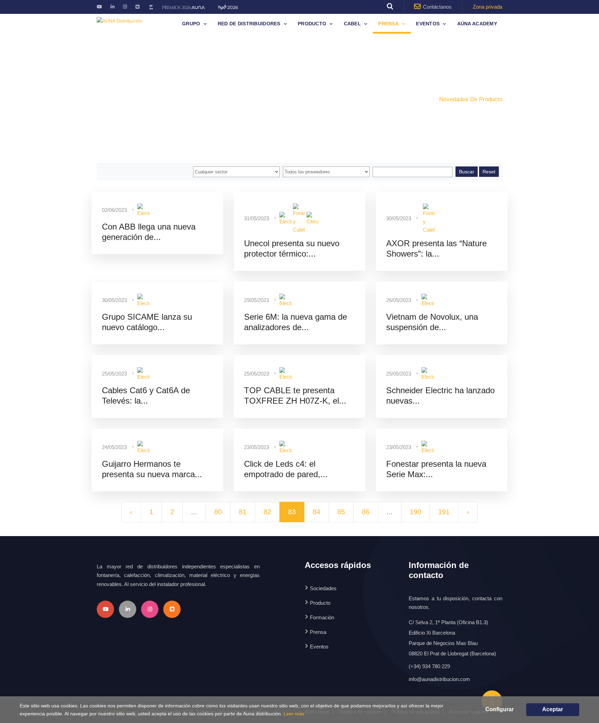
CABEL (352, 23)
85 (341, 512)
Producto (312, 23)
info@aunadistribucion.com (439, 679)
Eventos (428, 23)
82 (267, 512)
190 (415, 512)
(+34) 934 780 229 (429, 666)
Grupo (191, 23)
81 (242, 512)
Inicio (391, 99)
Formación (322, 617)
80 (218, 512)
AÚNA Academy (477, 23)
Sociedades (323, 588)
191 (444, 512)
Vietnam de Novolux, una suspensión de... (432, 322)
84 (316, 512)
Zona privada (487, 7)
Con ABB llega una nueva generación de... (149, 232)
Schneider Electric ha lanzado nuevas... (440, 395)
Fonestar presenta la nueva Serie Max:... (436, 469)
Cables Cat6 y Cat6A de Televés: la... (146, 395)
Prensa (388, 23)
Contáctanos (437, 7)
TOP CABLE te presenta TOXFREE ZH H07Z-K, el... (295, 395)
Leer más (294, 713)
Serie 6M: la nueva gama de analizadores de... (295, 322)
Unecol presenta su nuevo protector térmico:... (291, 248)
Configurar (499, 709)
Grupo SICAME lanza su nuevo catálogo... (147, 322)
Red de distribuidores (249, 23)
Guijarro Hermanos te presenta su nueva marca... (152, 469)
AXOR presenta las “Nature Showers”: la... (436, 248)
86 (366, 512)
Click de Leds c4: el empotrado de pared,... (286, 469)
